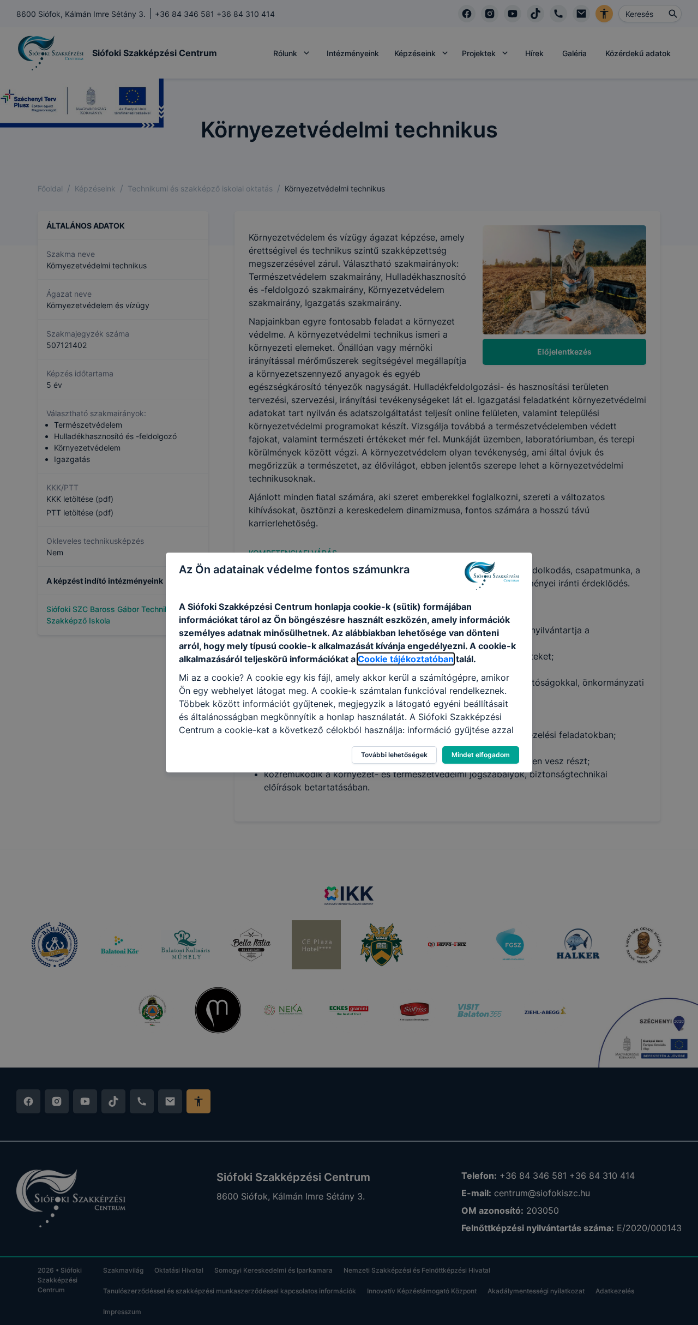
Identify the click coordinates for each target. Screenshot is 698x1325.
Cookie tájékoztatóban (406, 658)
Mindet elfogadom (481, 755)
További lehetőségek (394, 755)
